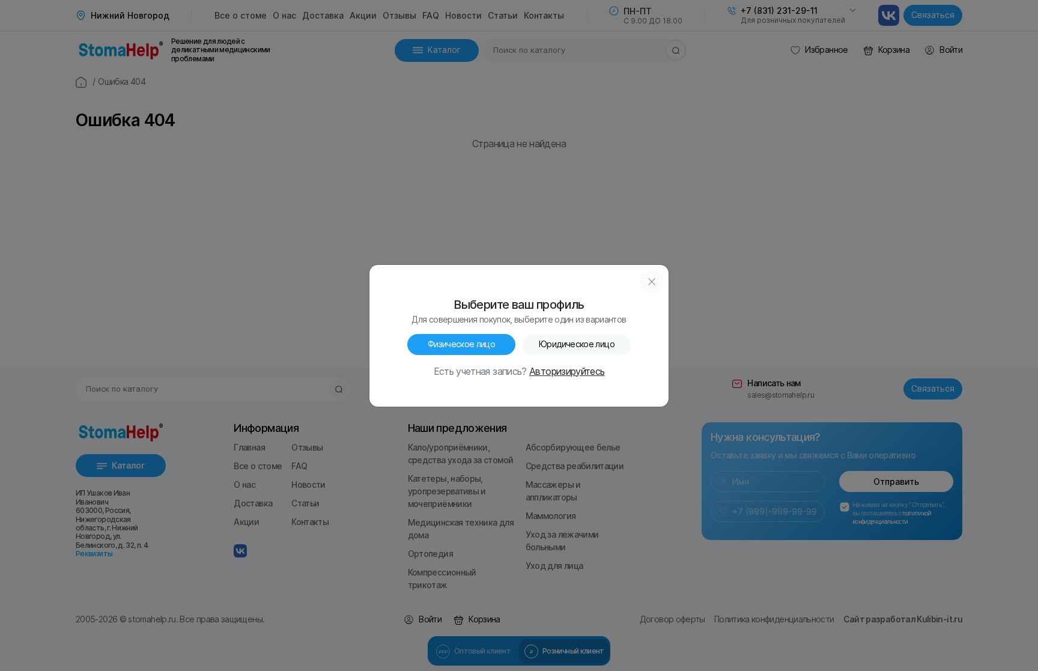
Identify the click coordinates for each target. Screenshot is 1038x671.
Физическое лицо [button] (461, 344)
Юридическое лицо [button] (577, 344)
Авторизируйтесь (566, 371)
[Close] (652, 282)
